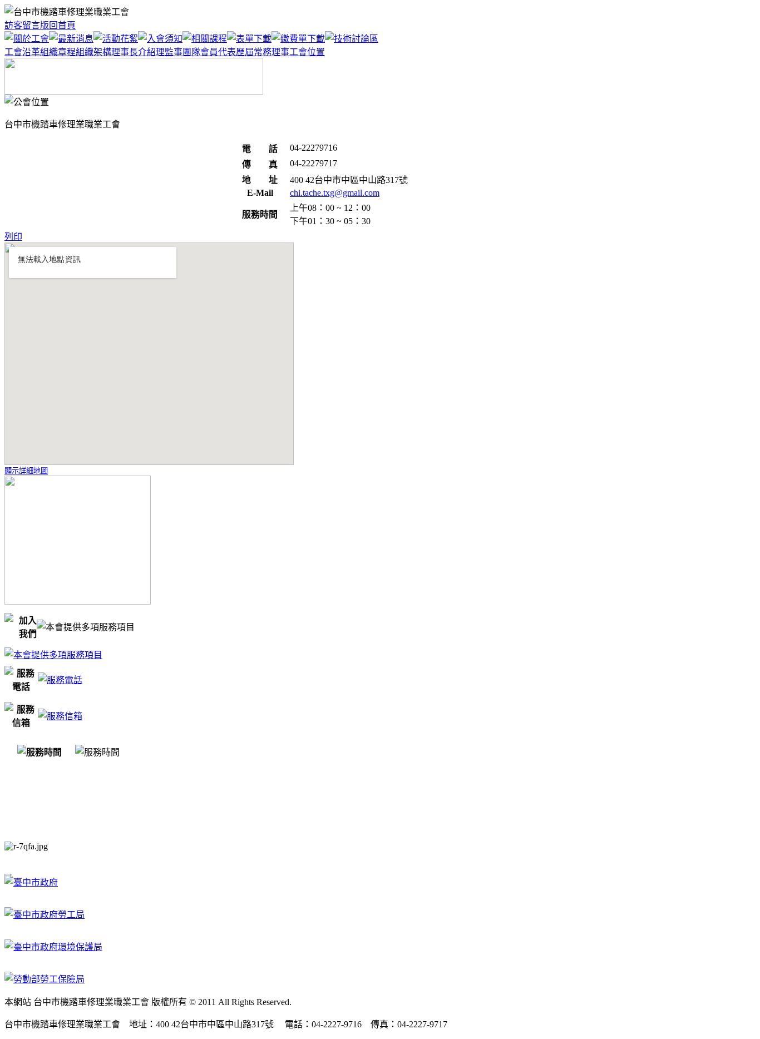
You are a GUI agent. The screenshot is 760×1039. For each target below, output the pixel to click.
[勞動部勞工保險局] (44, 979)
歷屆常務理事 (262, 52)
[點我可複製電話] (60, 680)
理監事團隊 (178, 52)
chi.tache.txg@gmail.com (334, 192)
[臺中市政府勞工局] (44, 914)
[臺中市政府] (31, 882)
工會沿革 (22, 52)
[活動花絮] (115, 38)
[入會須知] (160, 38)
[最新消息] (71, 38)
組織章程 (58, 52)
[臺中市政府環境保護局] (53, 947)
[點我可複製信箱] (60, 716)
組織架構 (93, 52)
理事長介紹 (133, 52)
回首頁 (62, 25)
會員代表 (218, 52)
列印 (13, 236)
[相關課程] (204, 38)
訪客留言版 (26, 25)
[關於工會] (26, 38)
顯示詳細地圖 (26, 471)
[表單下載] (249, 38)
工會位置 (307, 52)
